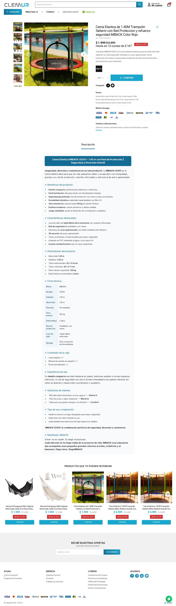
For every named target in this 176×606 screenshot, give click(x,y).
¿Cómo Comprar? (11, 575)
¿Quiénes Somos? (53, 575)
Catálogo (14, 12)
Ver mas (99, 130)
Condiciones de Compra (97, 575)
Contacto (50, 12)
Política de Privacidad (96, 582)
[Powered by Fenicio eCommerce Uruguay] (168, 603)
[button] (139, 4)
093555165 (90, 12)
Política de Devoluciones (98, 585)
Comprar (128, 78)
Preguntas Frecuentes (13, 578)
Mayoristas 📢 (32, 12)
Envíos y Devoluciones (97, 588)
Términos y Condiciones (97, 578)
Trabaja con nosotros (54, 582)
